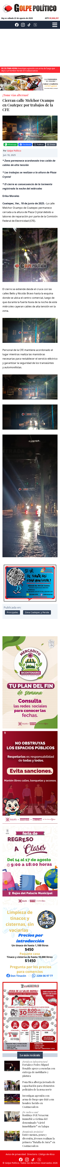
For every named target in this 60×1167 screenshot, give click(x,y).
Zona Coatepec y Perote (37, 612)
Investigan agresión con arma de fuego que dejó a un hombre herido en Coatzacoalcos (28, 69)
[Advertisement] (30, 47)
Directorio (32, 1154)
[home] (30, 7)
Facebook (27, 144)
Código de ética (46, 1154)
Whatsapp (12, 144)
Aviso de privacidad (16, 1154)
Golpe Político (14, 150)
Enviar (52, 144)
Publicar (40, 144)
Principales (12, 612)
